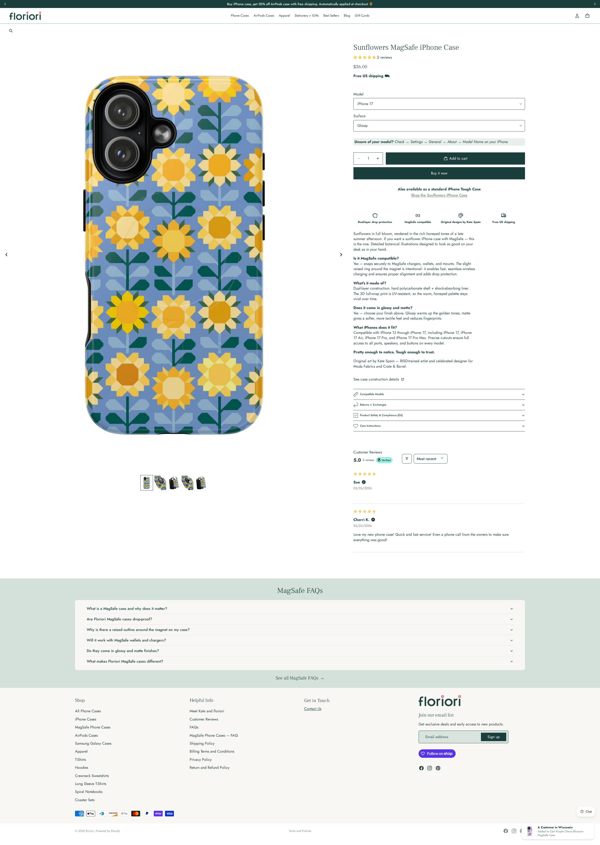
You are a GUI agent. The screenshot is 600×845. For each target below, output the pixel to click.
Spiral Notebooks (88, 791)
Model (358, 94)
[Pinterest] (438, 768)
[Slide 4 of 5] (187, 482)
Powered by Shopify (108, 831)
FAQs (194, 727)
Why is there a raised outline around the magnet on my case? (138, 629)
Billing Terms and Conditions (212, 751)
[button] (365, 57)
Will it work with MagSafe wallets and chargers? (126, 640)
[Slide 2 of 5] (160, 482)
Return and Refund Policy (209, 767)
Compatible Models (372, 394)
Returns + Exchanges (373, 405)
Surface (359, 116)
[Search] (11, 31)
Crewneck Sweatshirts (92, 775)
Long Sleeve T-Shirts (90, 783)
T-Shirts (80, 759)
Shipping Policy (202, 743)
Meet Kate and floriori (207, 711)
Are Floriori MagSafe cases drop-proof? (119, 619)
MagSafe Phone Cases (92, 727)
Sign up (494, 736)
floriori (90, 831)
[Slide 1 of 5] (147, 482)
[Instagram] (429, 768)
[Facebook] (421, 768)
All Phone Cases (88, 711)
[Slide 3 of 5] (174, 482)
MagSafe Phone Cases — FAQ (214, 735)
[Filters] (407, 459)
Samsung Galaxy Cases (93, 743)
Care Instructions (370, 426)
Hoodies (81, 767)
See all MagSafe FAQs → (300, 678)
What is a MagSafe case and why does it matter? (127, 608)
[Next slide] (342, 255)
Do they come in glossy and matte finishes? (123, 650)
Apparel (81, 751)
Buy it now (439, 173)
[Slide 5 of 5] (201, 482)
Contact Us (312, 708)
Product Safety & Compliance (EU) (381, 415)
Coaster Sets (84, 800)
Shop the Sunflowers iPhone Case (439, 195)
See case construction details (376, 379)
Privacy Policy (201, 759)
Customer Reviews (204, 719)
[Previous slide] (5, 255)
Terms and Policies (300, 831)
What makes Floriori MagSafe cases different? (125, 661)
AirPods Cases (86, 735)
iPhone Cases (85, 719)
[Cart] (587, 16)
